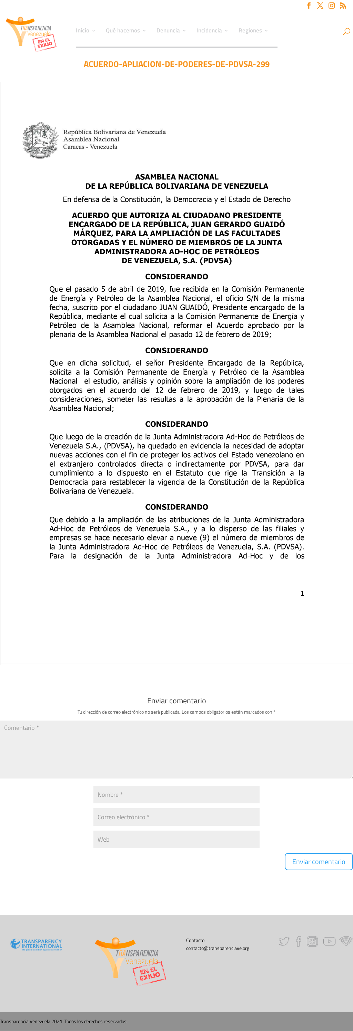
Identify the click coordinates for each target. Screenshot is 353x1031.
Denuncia (168, 31)
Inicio (82, 31)
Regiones (250, 31)
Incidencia (209, 31)
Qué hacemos (123, 31)
